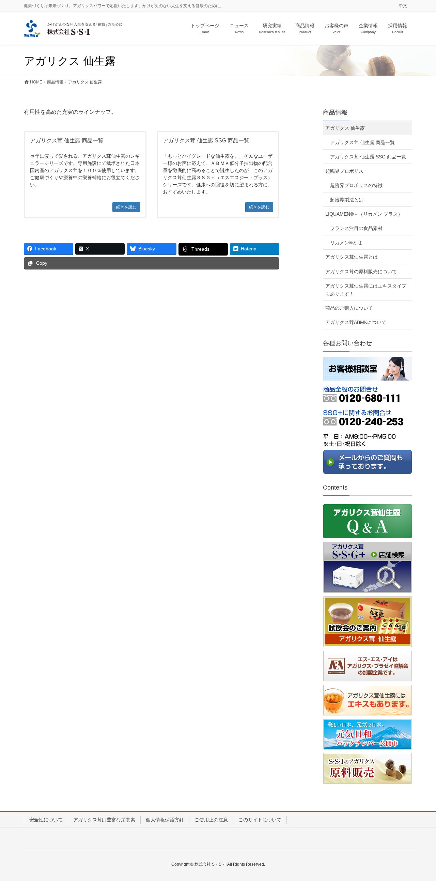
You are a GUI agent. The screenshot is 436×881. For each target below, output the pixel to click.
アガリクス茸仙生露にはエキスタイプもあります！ (365, 289)
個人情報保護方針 (165, 819)
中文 (403, 5)
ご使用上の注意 (211, 819)
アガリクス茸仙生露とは (351, 257)
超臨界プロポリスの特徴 (356, 185)
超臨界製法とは (346, 199)
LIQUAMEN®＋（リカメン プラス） (364, 214)
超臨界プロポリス (344, 171)
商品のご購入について (349, 308)
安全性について (46, 819)
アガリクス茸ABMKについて (355, 322)
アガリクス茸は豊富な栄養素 (104, 819)
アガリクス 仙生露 (345, 128)
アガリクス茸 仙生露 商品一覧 (362, 142)
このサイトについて (259, 819)
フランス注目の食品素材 (356, 228)
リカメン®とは (346, 242)
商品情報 (335, 112)
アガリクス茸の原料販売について (361, 271)
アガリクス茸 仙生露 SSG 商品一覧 (368, 156)
